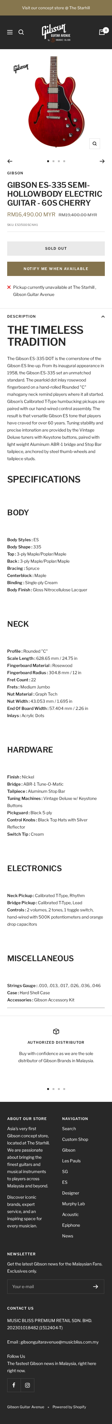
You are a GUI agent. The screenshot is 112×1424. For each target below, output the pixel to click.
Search (69, 1128)
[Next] (102, 161)
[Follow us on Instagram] (27, 1385)
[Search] (21, 32)
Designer (70, 1192)
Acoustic (70, 1214)
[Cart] (102, 32)
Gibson (15, 173)
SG (65, 1171)
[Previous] (9, 161)
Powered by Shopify (69, 1407)
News (67, 1235)
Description (21, 316)
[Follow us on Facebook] (14, 1385)
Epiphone (71, 1225)
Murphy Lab (73, 1203)
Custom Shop (75, 1139)
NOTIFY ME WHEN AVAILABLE (56, 268)
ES (64, 1182)
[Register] (95, 1287)
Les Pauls (71, 1160)
